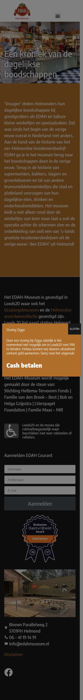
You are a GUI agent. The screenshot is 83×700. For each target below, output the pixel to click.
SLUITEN (74, 328)
